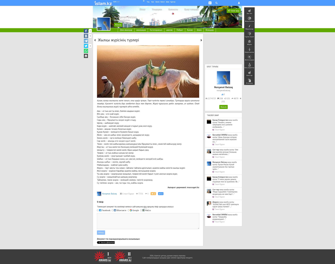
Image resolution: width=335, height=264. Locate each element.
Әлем (199, 30)
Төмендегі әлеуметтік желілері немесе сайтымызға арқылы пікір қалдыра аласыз (135, 206)
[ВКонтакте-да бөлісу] (86, 36)
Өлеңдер (210, 30)
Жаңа (142, 9)
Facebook (106, 210)
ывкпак (169, 30)
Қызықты (173, 9)
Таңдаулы (157, 9)
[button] (160, 193)
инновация (141, 30)
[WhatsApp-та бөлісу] (86, 51)
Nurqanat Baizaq (109, 193)
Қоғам (190, 30)
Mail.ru (148, 210)
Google (135, 210)
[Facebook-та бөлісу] (86, 31)
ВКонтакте (121, 210)
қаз (114, 1)
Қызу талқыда (191, 9)
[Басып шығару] (86, 56)
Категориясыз (156, 30)
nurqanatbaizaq (223, 90)
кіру (145, 206)
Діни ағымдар (126, 30)
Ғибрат (180, 30)
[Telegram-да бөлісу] (86, 41)
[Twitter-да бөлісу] (86, 46)
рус (118, 1)
